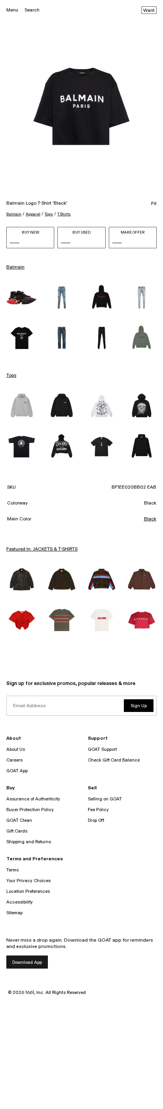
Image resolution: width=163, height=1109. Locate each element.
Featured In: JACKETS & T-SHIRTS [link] (42, 549)
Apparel (33, 214)
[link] (21, 297)
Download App (27, 962)
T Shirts (64, 214)
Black (150, 519)
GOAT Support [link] (102, 749)
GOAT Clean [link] (19, 820)
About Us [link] (15, 749)
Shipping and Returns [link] (28, 842)
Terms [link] (12, 870)
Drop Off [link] (96, 820)
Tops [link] (11, 375)
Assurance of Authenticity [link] (33, 799)
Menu (12, 10)
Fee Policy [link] (98, 810)
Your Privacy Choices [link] (28, 881)
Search (32, 10)
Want (149, 10)
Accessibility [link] (19, 902)
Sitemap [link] (14, 913)
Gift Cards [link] (16, 831)
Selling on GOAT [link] (105, 799)
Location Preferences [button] (28, 891)
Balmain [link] (15, 267)
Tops (49, 214)
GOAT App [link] (17, 771)
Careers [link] (14, 760)
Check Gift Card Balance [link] (114, 760)
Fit (154, 203)
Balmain (13, 214)
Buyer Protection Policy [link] (30, 810)
